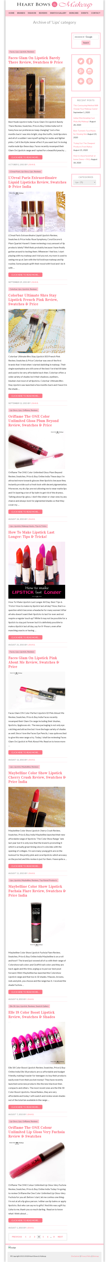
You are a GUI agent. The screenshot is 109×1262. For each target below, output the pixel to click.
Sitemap (95, 1256)
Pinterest (89, 81)
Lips (17, 52)
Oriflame (26, 410)
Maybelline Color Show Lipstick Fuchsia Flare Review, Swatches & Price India (37, 890)
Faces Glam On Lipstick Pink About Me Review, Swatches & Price (33, 662)
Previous (17, 1237)
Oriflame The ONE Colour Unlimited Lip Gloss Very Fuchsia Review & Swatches (36, 1131)
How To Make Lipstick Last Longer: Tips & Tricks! (31, 534)
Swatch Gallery (58, 13)
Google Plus (80, 71)
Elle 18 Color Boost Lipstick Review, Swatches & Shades (31, 1014)
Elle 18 (12, 1006)
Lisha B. (31, 164)
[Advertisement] (41, 40)
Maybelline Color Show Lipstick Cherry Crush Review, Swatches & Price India (37, 777)
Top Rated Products (48, 880)
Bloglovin (80, 81)
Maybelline (26, 767)
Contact (95, 13)
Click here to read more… (25, 157)
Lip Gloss (25, 171)
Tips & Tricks (40, 526)
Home (11, 13)
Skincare (73, 13)
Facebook (89, 61)
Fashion (32, 13)
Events (84, 13)
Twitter (80, 61)
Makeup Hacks (28, 526)
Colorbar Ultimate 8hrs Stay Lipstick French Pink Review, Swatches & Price (33, 299)
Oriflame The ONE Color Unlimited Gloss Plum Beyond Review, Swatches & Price (33, 420)
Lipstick (23, 52)
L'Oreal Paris (15, 171)
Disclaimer (75, 1256)
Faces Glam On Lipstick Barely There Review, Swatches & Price (35, 60)
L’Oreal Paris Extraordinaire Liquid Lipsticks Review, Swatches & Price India (37, 182)
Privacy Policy (86, 1256)
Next (60, 1237)
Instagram (89, 71)
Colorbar (13, 289)
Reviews (43, 13)
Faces (12, 52)
